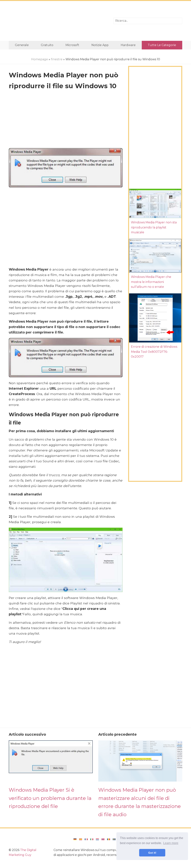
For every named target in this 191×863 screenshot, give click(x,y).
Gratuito (47, 45)
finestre (56, 59)
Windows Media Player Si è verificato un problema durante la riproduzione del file (50, 798)
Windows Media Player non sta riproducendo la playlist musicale (154, 227)
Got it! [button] (152, 852)
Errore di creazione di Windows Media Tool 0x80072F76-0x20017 (154, 351)
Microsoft (72, 45)
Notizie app (100, 45)
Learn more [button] (170, 843)
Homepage (39, 59)
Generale (22, 45)
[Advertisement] (58, 21)
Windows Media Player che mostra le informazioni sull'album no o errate (151, 282)
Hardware (128, 45)
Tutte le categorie (162, 45)
